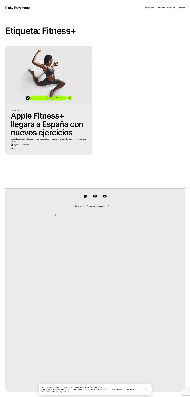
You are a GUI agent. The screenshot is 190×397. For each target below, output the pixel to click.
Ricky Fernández (17, 8)
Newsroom (15, 148)
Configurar (144, 389)
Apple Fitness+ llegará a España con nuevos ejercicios (47, 124)
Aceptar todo (117, 389)
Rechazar (130, 389)
